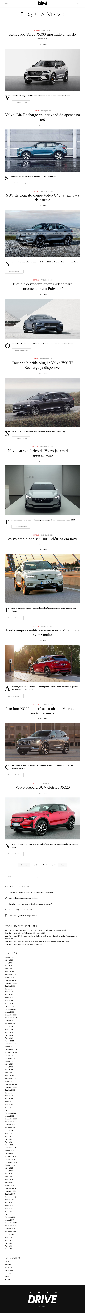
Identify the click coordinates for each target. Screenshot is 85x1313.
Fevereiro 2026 (10, 974)
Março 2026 (9, 972)
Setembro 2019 (10, 1197)
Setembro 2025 (10, 989)
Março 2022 (9, 1110)
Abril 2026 (9, 969)
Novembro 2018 (10, 1226)
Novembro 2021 (10, 1122)
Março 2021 (9, 1145)
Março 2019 (9, 1214)
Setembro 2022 (10, 1093)
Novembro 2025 (11, 983)
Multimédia (9, 1270)
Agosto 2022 (10, 1096)
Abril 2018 (8, 1246)
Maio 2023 (9, 1070)
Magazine (8, 1267)
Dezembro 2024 (11, 1015)
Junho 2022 (9, 1102)
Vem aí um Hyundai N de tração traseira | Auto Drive (23, 936)
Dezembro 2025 (11, 980)
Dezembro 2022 (11, 1084)
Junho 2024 (9, 1032)
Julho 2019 (8, 1203)
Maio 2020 (9, 1174)
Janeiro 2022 (9, 1116)
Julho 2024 (9, 1029)
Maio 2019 (8, 1208)
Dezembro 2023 (11, 1050)
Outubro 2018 (10, 1229)
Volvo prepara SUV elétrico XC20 (42, 787)
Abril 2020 (9, 1177)
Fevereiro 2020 (10, 1182)
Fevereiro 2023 (10, 1078)
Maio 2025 (9, 1000)
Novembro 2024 (11, 1018)
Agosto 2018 (9, 1234)
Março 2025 (9, 1006)
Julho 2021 (8, 1133)
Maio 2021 (8, 1139)
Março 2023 (9, 1076)
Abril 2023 (9, 1073)
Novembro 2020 (11, 1156)
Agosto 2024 (10, 1026)
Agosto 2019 (9, 1200)
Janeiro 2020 (9, 1185)
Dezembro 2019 (11, 1188)
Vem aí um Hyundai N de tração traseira (23, 916)
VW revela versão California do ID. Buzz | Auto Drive (23, 930)
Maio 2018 (8, 1243)
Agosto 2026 (10, 957)
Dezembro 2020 (11, 1154)
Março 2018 (9, 1249)
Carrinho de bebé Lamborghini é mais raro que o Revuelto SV (30, 904)
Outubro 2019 (10, 1194)
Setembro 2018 (10, 1232)
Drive (7, 1262)
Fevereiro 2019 (10, 1217)
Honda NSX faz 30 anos (33, 944)
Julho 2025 (9, 995)
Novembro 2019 (10, 1191)
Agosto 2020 (10, 1165)
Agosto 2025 (10, 992)
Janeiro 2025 (9, 1012)
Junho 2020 (9, 1171)
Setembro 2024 (10, 1024)
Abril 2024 (9, 1038)
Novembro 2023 (11, 1052)
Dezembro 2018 (11, 1223)
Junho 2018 (9, 1240)
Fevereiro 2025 (10, 1009)
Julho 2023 (9, 1064)
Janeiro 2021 (9, 1151)
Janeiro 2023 (9, 1081)
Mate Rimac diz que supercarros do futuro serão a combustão (31, 892)
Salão (7, 1276)
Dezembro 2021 (11, 1119)
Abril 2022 (9, 1107)
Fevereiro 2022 (10, 1113)
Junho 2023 (9, 1067)
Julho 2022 (9, 1099)
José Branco (43, 44)
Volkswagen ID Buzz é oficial (55, 930)
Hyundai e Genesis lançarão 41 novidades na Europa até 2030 (46, 941)
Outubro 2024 (10, 1021)
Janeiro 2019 (9, 1220)
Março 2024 (9, 1041)
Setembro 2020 (11, 1162)
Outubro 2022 (10, 1090)
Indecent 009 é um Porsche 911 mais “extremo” (26, 910)
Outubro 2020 (10, 1159)
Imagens (8, 1265)
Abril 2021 (8, 1142)
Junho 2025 (9, 998)
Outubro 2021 (10, 1125)
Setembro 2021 (10, 1128)
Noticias (37, 30)
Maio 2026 (9, 966)
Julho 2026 (9, 960)
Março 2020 (9, 1180)
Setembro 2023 (10, 1058)
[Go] (79, 3)
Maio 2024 (9, 1035)
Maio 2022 (9, 1104)
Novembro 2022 (11, 1087)
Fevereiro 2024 (10, 1044)
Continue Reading (21, 102)
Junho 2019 (9, 1206)
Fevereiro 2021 (10, 1148)
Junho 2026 (9, 963)
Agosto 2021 (9, 1130)
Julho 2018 (8, 1237)
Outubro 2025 (10, 986)
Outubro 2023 (10, 1055)
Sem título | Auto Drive (13, 933)
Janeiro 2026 (9, 977)
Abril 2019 (8, 1211)
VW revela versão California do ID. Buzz (23, 898)
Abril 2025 (9, 1003)
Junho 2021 (9, 1136)
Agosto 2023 (9, 1061)
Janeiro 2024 (9, 1047)
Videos (7, 1279)
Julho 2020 (9, 1168)
